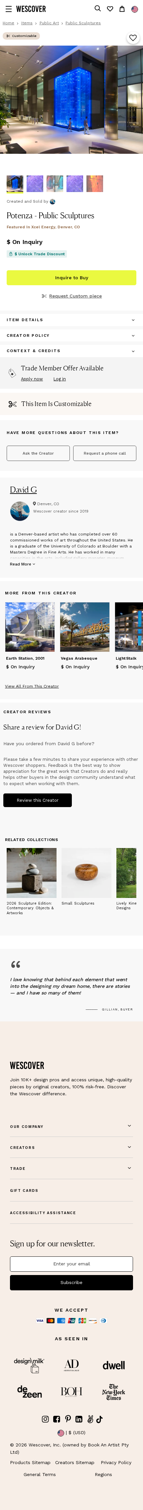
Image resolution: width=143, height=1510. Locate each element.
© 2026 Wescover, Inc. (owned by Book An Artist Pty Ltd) (69, 1448)
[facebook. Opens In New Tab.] (57, 1419)
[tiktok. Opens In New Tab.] (99, 1419)
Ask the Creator (38, 453)
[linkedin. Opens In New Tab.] (79, 1419)
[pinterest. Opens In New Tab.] (67, 1419)
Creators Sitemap (74, 1462)
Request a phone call (105, 453)
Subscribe (71, 1282)
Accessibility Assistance (43, 1213)
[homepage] (31, 9)
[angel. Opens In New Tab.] (90, 1419)
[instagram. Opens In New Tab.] (45, 1419)
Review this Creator (38, 800)
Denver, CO (48, 504)
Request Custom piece (75, 296)
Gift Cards (24, 1190)
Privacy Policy (116, 1462)
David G (23, 490)
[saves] (110, 9)
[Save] (133, 38)
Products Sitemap (30, 1462)
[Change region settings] (134, 9)
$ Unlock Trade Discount (40, 254)
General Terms (40, 1474)
